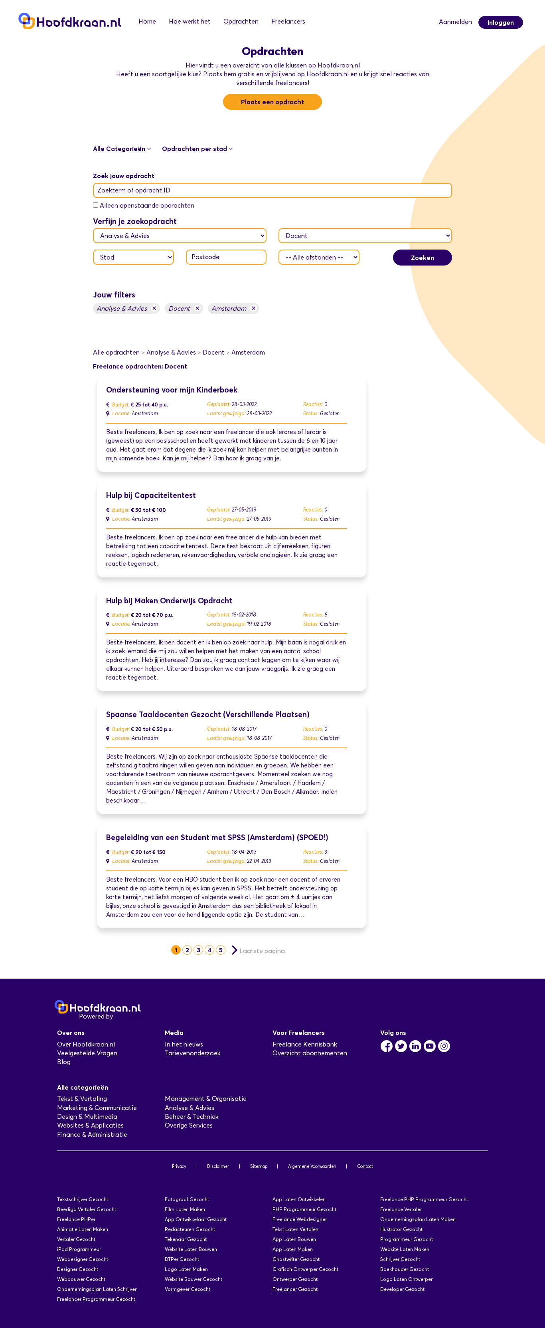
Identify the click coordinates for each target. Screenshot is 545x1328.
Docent (183, 308)
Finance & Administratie (92, 1134)
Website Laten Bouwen (191, 1249)
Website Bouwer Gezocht (193, 1279)
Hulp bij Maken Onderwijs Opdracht (169, 600)
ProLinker (128, 1016)
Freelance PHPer (76, 1219)
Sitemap (258, 1166)
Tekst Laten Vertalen (295, 1229)
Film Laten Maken (185, 1209)
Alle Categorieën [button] (120, 149)
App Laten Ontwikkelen (299, 1199)
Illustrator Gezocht (401, 1229)
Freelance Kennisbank (304, 1044)
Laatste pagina (262, 951)
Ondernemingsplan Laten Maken (418, 1219)
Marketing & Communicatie (97, 1108)
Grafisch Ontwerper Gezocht (305, 1269)
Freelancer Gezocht (295, 1289)
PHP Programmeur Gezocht (304, 1209)
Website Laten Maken (404, 1249)
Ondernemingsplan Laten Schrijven (97, 1289)
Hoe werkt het (190, 21)
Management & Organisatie (206, 1098)
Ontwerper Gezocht (295, 1279)
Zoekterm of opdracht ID (133, 190)
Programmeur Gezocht (406, 1239)
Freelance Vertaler (401, 1209)
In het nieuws (184, 1044)
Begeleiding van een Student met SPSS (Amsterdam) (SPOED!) (217, 837)
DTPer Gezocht (182, 1259)
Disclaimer (218, 1166)
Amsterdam (233, 308)
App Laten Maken (292, 1249)
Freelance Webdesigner (299, 1219)
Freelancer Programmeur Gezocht (96, 1299)
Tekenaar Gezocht (186, 1239)
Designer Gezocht (77, 1269)
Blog (64, 1062)
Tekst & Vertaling (82, 1098)
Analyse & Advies (126, 308)
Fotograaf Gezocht (187, 1199)
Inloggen (501, 22)
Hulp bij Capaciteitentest (151, 495)
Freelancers (288, 21)
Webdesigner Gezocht (82, 1259)
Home (147, 21)
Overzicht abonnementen (309, 1053)
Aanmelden (455, 22)
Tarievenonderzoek (193, 1053)
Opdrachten (241, 21)
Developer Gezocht (402, 1289)
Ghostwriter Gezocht (296, 1259)
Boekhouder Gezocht (404, 1269)
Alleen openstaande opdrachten (147, 205)
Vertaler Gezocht (76, 1239)
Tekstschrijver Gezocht (82, 1199)
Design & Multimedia (87, 1116)
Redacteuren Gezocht (190, 1229)
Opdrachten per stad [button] (195, 149)
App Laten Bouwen (294, 1239)
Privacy (179, 1166)
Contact (365, 1166)
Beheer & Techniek (192, 1116)
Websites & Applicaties (90, 1125)
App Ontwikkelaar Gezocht (196, 1219)
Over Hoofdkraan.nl (86, 1044)
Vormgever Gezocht (187, 1289)
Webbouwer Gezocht (81, 1279)
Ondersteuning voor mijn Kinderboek (171, 389)
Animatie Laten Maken (82, 1229)
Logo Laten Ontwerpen (407, 1279)
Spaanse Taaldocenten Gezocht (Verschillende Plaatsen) (208, 714)
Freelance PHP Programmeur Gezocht (424, 1199)
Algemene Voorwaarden (312, 1166)
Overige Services (189, 1125)
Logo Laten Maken (186, 1269)
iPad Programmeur (79, 1249)
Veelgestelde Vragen (87, 1053)
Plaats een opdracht (272, 102)
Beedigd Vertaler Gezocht (86, 1209)
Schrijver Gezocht (400, 1259)
